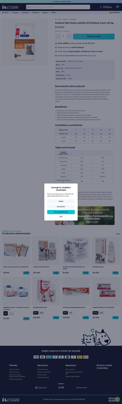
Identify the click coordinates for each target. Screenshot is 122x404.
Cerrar (61, 216)
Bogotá (61, 201)
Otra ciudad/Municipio (61, 212)
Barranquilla (61, 206)
